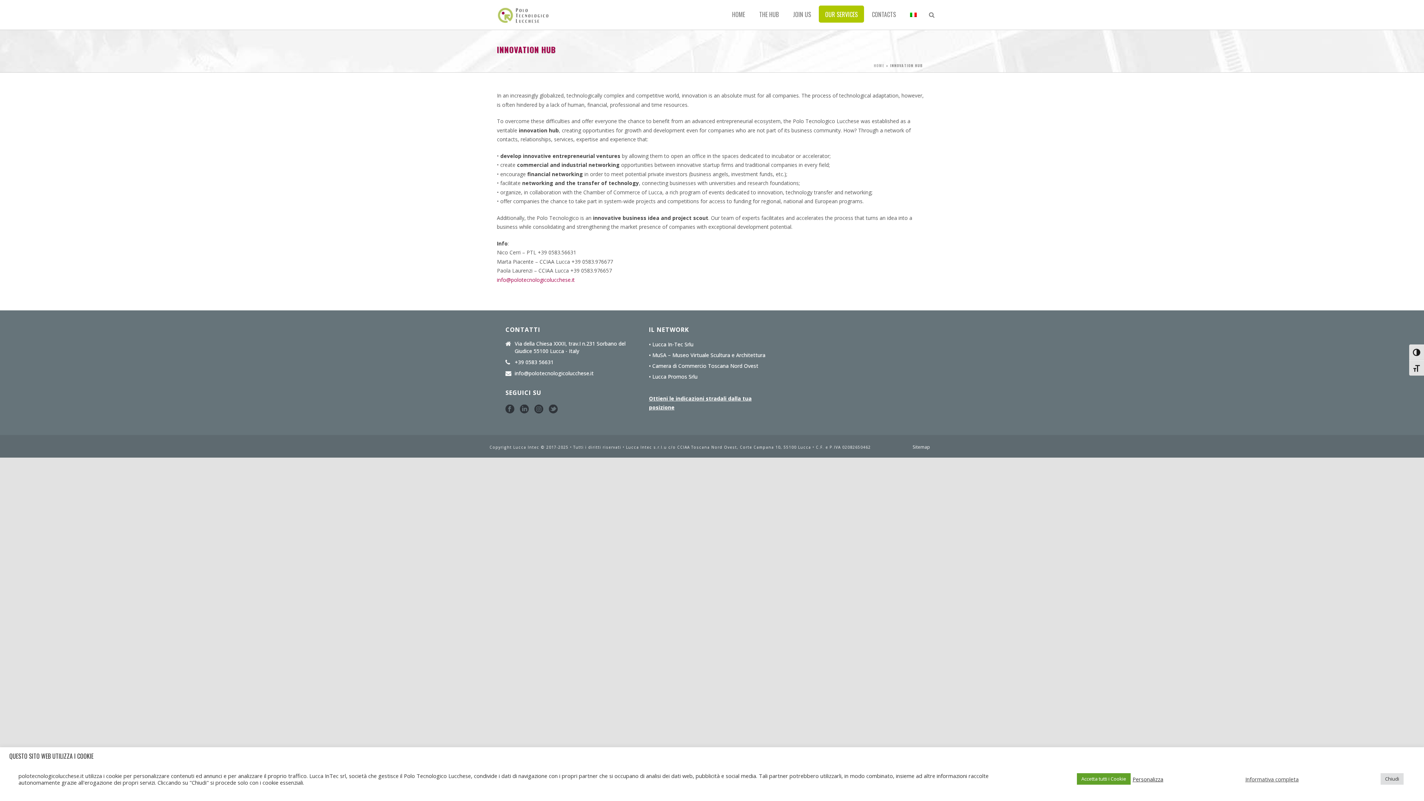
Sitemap (921, 447)
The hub (769, 14)
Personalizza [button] (1148, 779)
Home (738, 14)
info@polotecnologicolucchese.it (536, 279)
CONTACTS (884, 14)
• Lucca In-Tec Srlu (671, 344)
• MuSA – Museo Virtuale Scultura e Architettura (707, 355)
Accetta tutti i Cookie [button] (1103, 778)
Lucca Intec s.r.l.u (647, 447)
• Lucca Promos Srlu (673, 376)
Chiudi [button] (1392, 778)
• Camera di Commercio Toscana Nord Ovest (703, 366)
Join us (802, 14)
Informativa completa (1272, 779)
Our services (841, 14)
